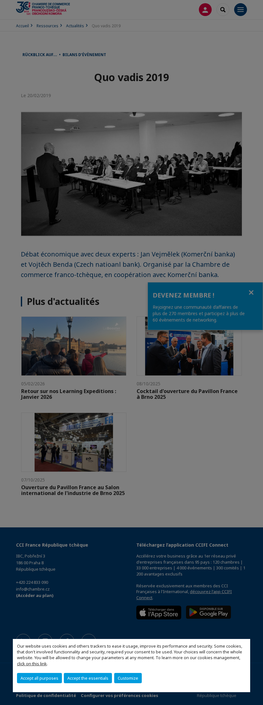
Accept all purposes (39, 678)
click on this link (32, 664)
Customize (128, 678)
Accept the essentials (87, 678)
